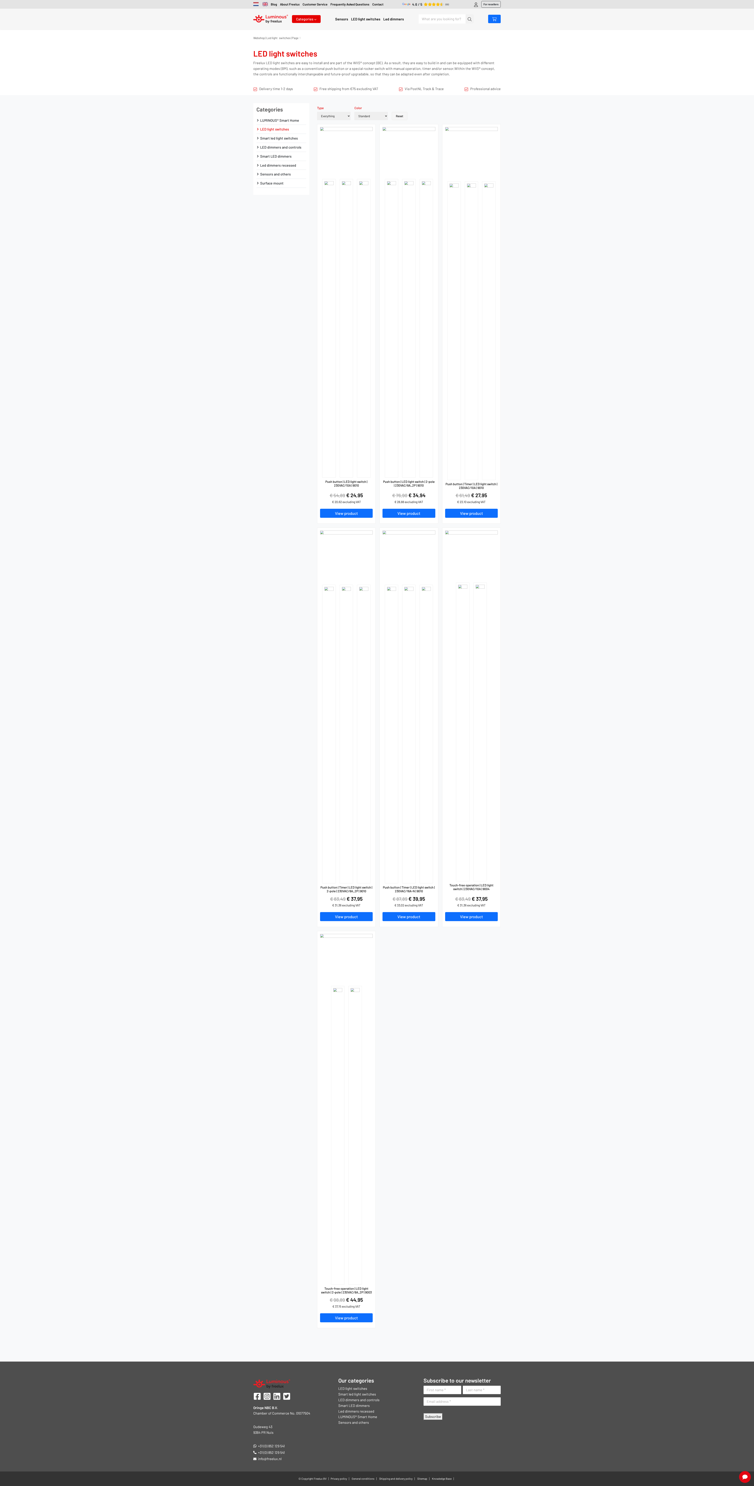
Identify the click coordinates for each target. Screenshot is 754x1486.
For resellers (491, 4)
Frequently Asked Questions (349, 4)
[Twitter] (287, 1396)
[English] (265, 4)
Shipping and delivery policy (396, 1478)
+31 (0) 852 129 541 (271, 1446)
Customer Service (315, 4)
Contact (377, 4)
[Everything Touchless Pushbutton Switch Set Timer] (333, 116)
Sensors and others (275, 174)
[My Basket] (494, 19)
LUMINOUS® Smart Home (279, 120)
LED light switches (365, 19)
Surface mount (272, 183)
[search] (470, 19)
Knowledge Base (442, 1478)
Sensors (341, 19)
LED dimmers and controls (280, 147)
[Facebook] (257, 1396)
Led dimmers (393, 19)
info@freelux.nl (270, 1459)
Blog (274, 4)
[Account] (476, 4)
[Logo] (270, 18)
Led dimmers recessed (278, 165)
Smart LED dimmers (276, 156)
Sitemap (422, 1478)
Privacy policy (339, 1478)
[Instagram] (267, 1396)
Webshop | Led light (265, 38)
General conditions (363, 1478)
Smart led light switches (279, 138)
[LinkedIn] (277, 1396)
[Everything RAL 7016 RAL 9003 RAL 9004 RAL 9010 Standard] (371, 116)
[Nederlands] (256, 4)
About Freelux (290, 4)
